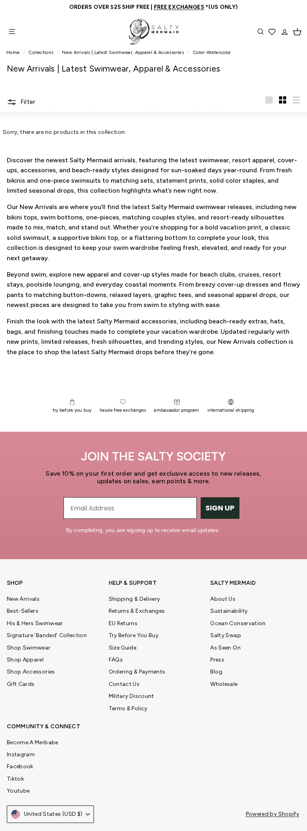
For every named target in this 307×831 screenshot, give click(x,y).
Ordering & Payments (137, 671)
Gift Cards (21, 684)
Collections (41, 52)
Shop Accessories (31, 671)
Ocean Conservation (237, 623)
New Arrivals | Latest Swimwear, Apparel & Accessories (123, 52)
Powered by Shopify (272, 814)
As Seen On (225, 647)
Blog (216, 671)
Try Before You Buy (133, 635)
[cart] (297, 31)
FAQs (116, 659)
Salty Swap (225, 635)
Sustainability (228, 611)
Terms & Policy (128, 708)
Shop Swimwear (29, 647)
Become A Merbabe (32, 742)
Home (13, 52)
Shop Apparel (25, 659)
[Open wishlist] (272, 31)
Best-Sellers (22, 611)
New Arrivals (23, 599)
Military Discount (131, 696)
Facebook (20, 766)
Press (217, 659)
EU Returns (123, 623)
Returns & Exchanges (137, 611)
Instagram (21, 754)
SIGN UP (220, 508)
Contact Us (124, 684)
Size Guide (123, 647)
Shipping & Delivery (134, 599)
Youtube (18, 790)
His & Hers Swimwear (35, 623)
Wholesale (223, 684)
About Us (222, 599)
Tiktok (15, 778)
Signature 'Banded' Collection (47, 635)
